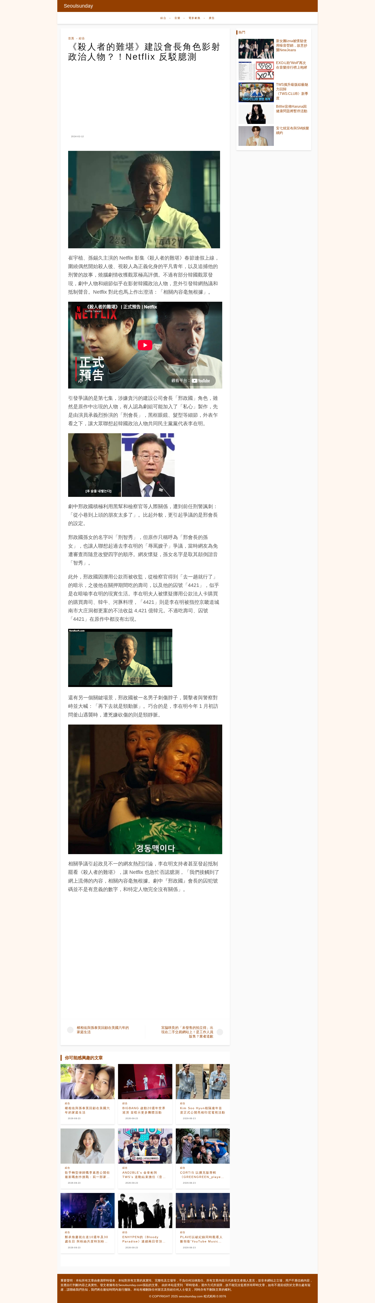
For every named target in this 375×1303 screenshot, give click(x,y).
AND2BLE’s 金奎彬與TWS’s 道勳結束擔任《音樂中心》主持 (144, 1175)
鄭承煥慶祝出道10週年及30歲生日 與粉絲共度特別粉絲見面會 (86, 1239)
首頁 (71, 38)
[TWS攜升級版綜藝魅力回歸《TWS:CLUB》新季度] (256, 92)
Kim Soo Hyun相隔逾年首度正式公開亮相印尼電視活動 (202, 1110)
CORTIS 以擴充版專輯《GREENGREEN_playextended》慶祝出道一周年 (202, 1175)
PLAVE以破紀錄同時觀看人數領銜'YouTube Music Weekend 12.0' (201, 1239)
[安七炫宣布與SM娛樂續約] (256, 136)
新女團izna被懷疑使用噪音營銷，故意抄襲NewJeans (291, 45)
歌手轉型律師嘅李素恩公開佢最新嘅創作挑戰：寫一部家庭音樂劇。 (87, 1175)
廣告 (212, 18)
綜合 (163, 18)
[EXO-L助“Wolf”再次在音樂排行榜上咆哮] (256, 71)
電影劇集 (195, 18)
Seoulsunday (78, 6)
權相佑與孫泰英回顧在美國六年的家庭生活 (87, 1110)
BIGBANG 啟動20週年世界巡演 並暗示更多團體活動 (144, 1110)
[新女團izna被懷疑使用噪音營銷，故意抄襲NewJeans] (256, 49)
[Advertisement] (145, 94)
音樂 (177, 18)
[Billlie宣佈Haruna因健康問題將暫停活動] (256, 114)
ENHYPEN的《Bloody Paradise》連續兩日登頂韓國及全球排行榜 (144, 1239)
